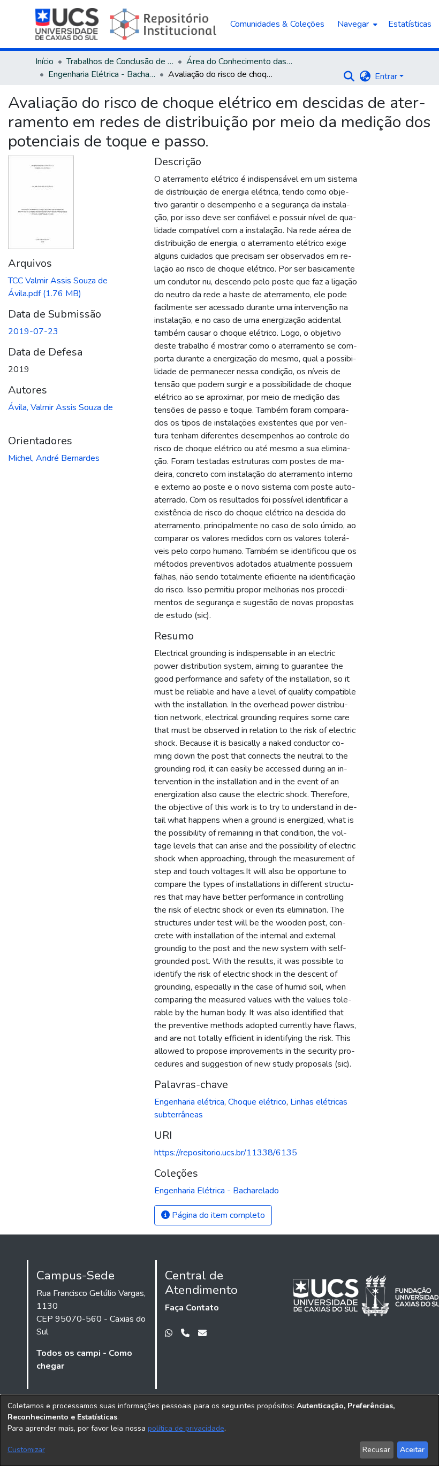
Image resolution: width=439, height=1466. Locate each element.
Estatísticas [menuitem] (410, 24)
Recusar (376, 1450)
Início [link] (44, 61)
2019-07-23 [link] (33, 331)
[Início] (127, 24)
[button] (348, 76)
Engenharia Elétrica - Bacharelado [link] (101, 74)
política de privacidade (186, 1428)
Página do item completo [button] (217, 1215)
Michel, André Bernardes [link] (54, 458)
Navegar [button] (353, 24)
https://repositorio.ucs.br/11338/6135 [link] (225, 1153)
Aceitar (412, 1450)
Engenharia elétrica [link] (189, 1102)
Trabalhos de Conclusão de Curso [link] (119, 61)
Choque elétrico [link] (257, 1102)
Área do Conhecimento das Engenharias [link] (239, 61)
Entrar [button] (387, 76)
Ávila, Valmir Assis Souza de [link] (60, 407)
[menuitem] (356, 24)
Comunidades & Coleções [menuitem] (277, 24)
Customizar (26, 1450)
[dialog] (219, 1430)
